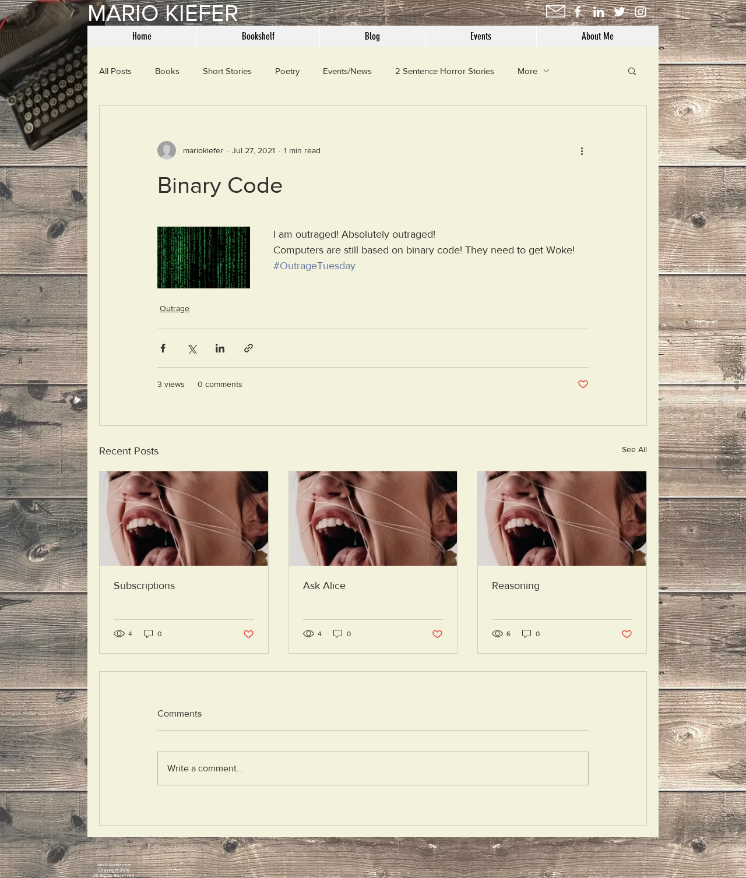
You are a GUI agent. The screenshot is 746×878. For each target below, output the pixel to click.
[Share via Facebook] (162, 348)
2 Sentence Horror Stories (444, 71)
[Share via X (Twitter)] (191, 348)
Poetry (287, 71)
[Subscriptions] (184, 518)
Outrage (174, 308)
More (527, 71)
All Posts (115, 71)
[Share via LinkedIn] (220, 348)
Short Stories (227, 71)
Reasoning (516, 585)
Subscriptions (144, 585)
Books (167, 71)
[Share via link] (248, 348)
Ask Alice (324, 585)
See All (634, 449)
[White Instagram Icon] (640, 11)
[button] (632, 70)
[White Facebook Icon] (577, 11)
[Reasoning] (562, 518)
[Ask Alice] (373, 518)
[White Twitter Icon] (619, 11)
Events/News (347, 71)
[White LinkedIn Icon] (598, 11)
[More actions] (582, 150)
